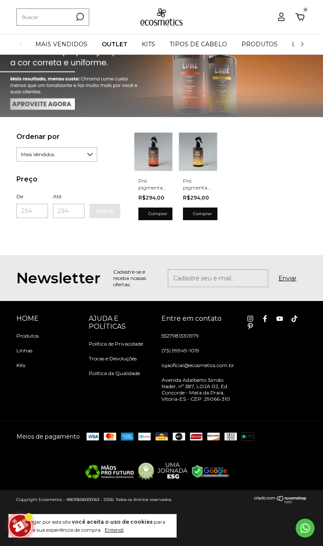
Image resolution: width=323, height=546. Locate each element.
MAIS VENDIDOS (61, 44)
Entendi (114, 530)
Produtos (27, 336)
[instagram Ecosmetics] (250, 318)
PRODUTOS (259, 44)
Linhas (24, 350)
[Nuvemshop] (280, 501)
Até (57, 196)
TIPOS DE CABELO (198, 44)
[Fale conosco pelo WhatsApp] (305, 528)
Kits (20, 365)
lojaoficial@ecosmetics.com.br (198, 365)
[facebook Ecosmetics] (265, 318)
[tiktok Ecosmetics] (294, 318)
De (19, 196)
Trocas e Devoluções (113, 358)
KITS (148, 44)
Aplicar (105, 211)
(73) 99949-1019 (180, 350)
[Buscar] (79, 16)
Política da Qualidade (114, 373)
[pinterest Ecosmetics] (250, 326)
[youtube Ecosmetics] (279, 318)
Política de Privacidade (116, 344)
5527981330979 (180, 336)
